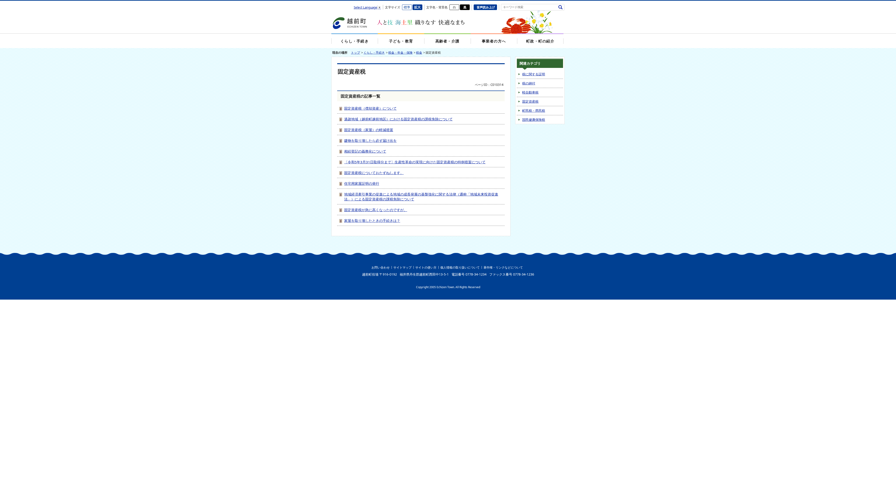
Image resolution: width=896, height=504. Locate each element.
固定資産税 (530, 101)
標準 (407, 7)
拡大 (417, 7)
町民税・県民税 (533, 110)
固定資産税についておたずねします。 (374, 172)
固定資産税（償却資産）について (370, 108)
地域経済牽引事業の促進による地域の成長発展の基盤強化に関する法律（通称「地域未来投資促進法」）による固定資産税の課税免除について (421, 196)
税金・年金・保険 (400, 52)
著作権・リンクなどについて (503, 267)
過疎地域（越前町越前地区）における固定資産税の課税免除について (398, 119)
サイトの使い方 (426, 267)
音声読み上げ (486, 7)
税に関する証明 (533, 74)
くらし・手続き (374, 52)
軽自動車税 (530, 92)
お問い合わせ (380, 267)
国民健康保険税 (533, 119)
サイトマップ (402, 267)
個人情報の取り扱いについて (460, 267)
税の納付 (528, 83)
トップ (355, 52)
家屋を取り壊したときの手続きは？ (372, 220)
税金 (419, 52)
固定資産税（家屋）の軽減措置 (368, 129)
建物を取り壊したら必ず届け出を (370, 140)
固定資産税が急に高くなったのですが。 (375, 209)
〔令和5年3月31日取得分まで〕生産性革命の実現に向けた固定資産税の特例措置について (415, 162)
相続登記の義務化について (365, 151)
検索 (560, 7)
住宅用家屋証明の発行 (361, 183)
